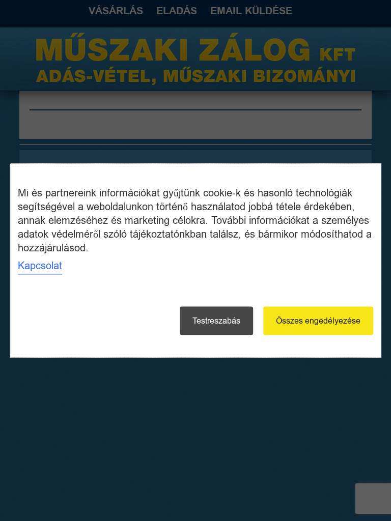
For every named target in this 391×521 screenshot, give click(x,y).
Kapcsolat (40, 266)
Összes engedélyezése (318, 321)
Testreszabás (216, 321)
